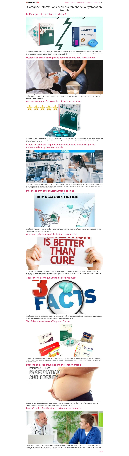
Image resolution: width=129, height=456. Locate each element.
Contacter (89, 2)
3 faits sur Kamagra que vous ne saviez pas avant (51, 277)
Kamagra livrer (80, 2)
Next (101, 451)
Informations (97, 2)
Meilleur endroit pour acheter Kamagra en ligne (50, 190)
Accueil (67, 2)
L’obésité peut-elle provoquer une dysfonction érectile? (54, 364)
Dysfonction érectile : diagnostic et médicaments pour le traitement (60, 57)
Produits (73, 2)
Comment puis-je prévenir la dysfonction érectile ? (52, 234)
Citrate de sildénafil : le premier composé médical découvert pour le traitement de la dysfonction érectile (60, 146)
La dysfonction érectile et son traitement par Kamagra (53, 408)
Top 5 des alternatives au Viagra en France (48, 321)
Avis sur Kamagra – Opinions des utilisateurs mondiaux (54, 101)
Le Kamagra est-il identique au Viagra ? (46, 14)
